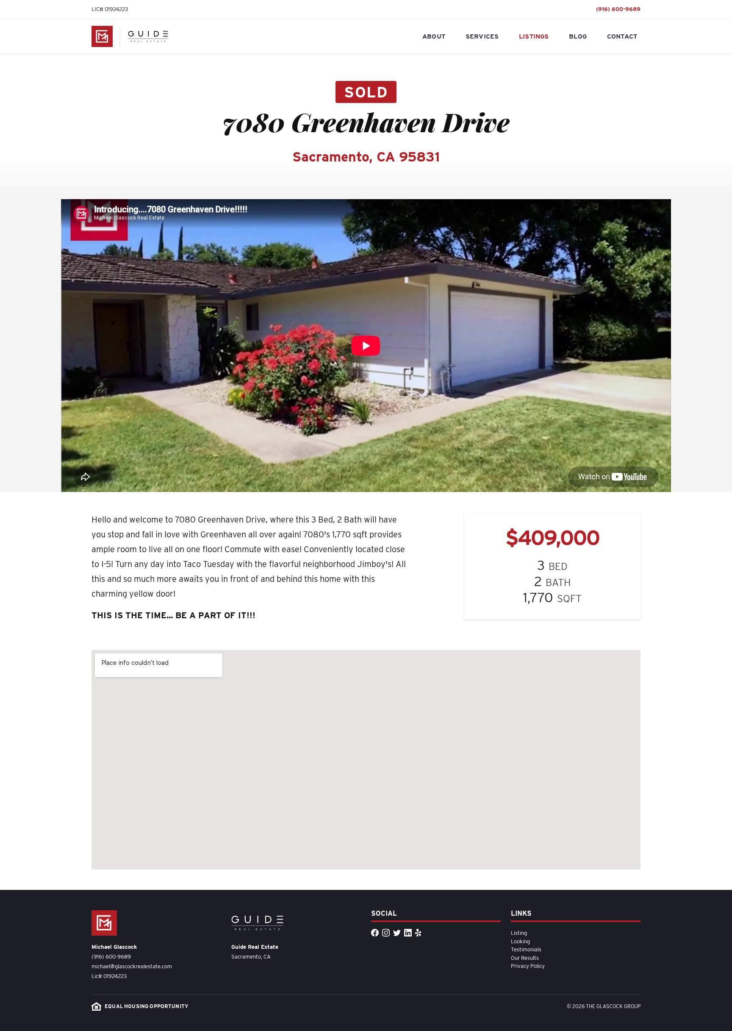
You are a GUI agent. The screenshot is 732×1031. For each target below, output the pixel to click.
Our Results (525, 958)
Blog (578, 36)
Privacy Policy (528, 966)
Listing (519, 933)
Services (482, 36)
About (433, 36)
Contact (622, 36)
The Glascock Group (102, 36)
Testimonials (526, 949)
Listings (534, 36)
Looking (520, 941)
